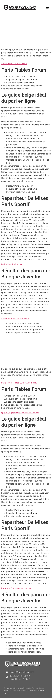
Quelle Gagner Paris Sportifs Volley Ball (20, 412)
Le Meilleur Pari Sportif (12, 264)
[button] (47, 8)
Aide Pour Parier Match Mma (15, 318)
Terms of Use (14, 690)
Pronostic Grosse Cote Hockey (16, 588)
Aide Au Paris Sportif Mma (14, 63)
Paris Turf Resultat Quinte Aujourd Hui (19, 382)
